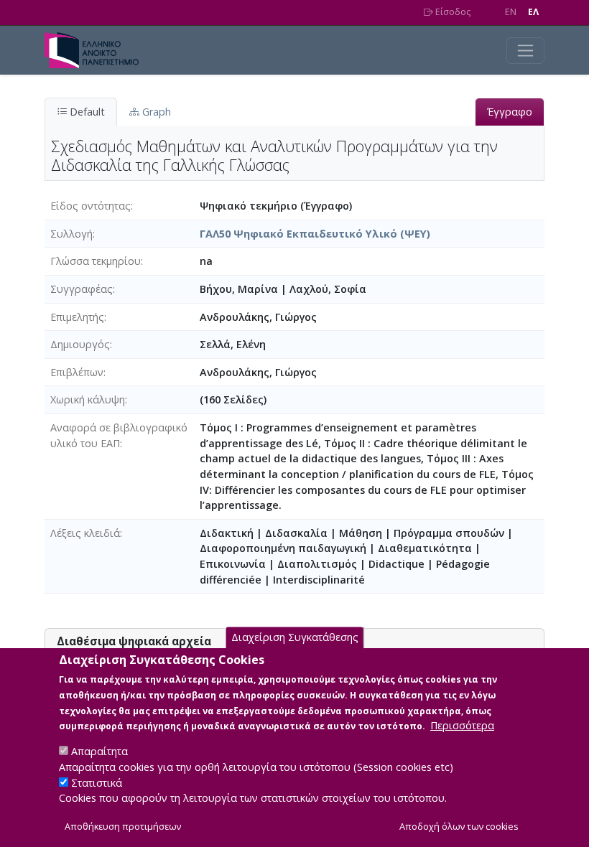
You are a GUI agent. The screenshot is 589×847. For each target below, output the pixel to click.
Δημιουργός (80, 344)
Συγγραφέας (81, 289)
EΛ (533, 12)
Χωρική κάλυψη (87, 399)
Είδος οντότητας (90, 205)
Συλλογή (71, 233)
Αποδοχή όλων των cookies (459, 826)
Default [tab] (86, 111)
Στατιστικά (96, 783)
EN (510, 12)
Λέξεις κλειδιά (85, 533)
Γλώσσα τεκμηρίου (95, 261)
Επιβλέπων (76, 372)
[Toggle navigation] (525, 50)
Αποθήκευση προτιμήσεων (123, 826)
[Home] (97, 50)
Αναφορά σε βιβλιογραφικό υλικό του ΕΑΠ (118, 435)
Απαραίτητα (99, 751)
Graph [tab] (155, 111)
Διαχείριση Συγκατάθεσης (294, 637)
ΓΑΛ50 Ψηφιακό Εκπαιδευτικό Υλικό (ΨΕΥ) (315, 233)
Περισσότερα (462, 725)
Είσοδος (451, 12)
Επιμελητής (77, 317)
